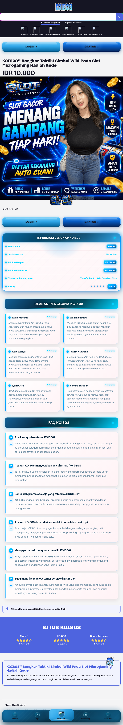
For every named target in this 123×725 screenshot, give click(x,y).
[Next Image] (120, 138)
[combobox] (58, 17)
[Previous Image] (2, 138)
